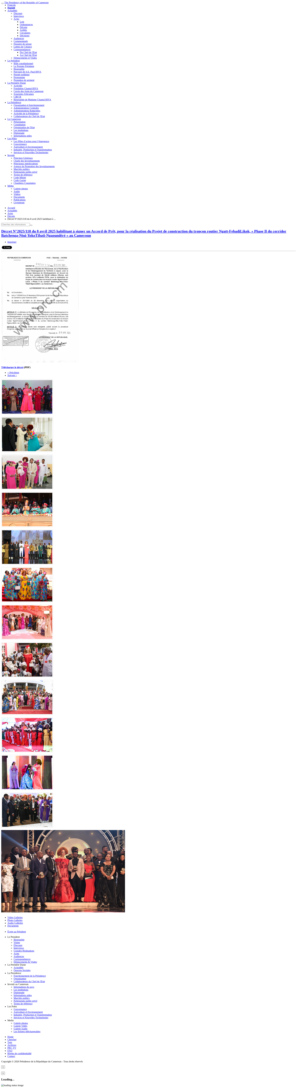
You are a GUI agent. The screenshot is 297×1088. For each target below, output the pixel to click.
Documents (19, 197)
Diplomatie (19, 133)
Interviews (19, 16)
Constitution (20, 124)
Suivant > (12, 375)
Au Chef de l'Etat (28, 55)
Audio (17, 191)
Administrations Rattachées (27, 110)
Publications (20, 199)
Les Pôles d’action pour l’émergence (31, 141)
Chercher (11, 1039)
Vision (17, 942)
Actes (16, 19)
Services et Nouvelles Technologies (31, 152)
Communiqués (21, 41)
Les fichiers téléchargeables (27, 1031)
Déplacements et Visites (25, 58)
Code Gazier (20, 180)
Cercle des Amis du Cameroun (28, 91)
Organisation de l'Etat (24, 127)
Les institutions (21, 130)
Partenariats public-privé (25, 172)
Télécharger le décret (12, 367)
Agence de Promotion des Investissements (34, 166)
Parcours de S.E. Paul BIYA (27, 71)
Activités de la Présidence (26, 113)
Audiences (19, 38)
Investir (11, 155)
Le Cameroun (14, 119)
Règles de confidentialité (19, 1053)
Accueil (11, 208)
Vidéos (17, 194)
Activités (18, 85)
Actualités (12, 10)
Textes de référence (23, 174)
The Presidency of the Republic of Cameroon (26, 2)
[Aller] (31, 225)
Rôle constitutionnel (23, 63)
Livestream (19, 202)
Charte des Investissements (27, 161)
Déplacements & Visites (25, 962)
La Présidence (14, 102)
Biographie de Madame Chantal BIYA (32, 99)
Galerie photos (21, 188)
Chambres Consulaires (25, 183)
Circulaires (25, 33)
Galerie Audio (20, 1028)
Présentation (20, 122)
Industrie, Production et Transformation (33, 149)
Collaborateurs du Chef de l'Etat (29, 116)
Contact (11, 1056)
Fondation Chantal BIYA (26, 88)
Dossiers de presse (23, 44)
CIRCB (17, 97)
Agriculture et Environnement (28, 147)
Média (10, 186)
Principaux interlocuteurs (26, 163)
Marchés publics (22, 169)
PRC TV (11, 1048)
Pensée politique (22, 74)
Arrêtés (23, 30)
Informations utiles (23, 135)
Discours (18, 13)
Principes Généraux (23, 158)
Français (11, 5)
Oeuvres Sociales (22, 970)
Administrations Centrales (26, 108)
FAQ (9, 1050)
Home (10, 1036)
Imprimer (11, 242)
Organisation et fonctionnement (29, 105)
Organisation (20, 978)
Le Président (13, 60)
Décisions (24, 35)
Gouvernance (20, 144)
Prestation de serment (24, 80)
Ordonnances (26, 24)
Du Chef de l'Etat (28, 52)
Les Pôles (12, 138)
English (11, 7)
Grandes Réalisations (24, 951)
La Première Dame (16, 83)
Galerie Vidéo (20, 1026)
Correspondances (22, 49)
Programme (19, 77)
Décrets (23, 27)
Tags (9, 1042)
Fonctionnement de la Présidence (30, 976)
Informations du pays (24, 987)
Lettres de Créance (23, 46)
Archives (11, 1045)
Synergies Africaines (24, 94)
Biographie (19, 69)
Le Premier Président (24, 66)
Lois (22, 21)
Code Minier (20, 177)
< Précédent (13, 372)
